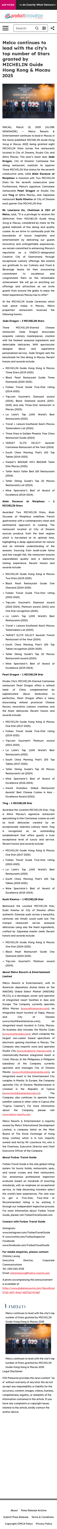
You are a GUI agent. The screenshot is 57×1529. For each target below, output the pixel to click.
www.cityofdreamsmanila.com (30, 1072)
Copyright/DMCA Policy (19, 1523)
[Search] (36, 28)
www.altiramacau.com (35, 1008)
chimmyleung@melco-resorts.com (30, 1273)
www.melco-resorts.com (16, 1114)
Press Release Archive (34, 1510)
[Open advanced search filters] (44, 28)
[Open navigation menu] (5, 28)
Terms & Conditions (42, 1517)
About (14, 1510)
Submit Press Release (15, 1517)
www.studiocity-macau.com (34, 1050)
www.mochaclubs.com (16, 1033)
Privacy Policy (44, 1523)
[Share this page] (52, 28)
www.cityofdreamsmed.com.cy (21, 1093)
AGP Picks (8, 4)
